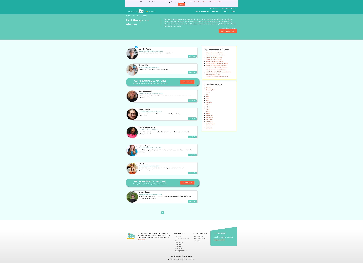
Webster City (209, 115)
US (133, 16)
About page (141, 239)
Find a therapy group (200, 238)
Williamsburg (209, 122)
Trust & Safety (179, 242)
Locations (197, 240)
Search (128, 16)
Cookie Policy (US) (199, 2)
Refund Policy (179, 246)
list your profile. (219, 239)
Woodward (209, 128)
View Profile (192, 56)
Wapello (208, 109)
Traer (207, 100)
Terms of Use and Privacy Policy (213, 2)
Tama (207, 96)
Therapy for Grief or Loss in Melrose (216, 70)
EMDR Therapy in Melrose (213, 74)
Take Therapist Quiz (227, 31)
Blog (233, 12)
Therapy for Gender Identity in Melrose (217, 68)
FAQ (176, 240)
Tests (225, 12)
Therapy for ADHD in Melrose (214, 57)
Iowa (138, 16)
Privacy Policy (179, 244)
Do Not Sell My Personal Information (181, 251)
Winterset (208, 126)
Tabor (207, 94)
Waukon (208, 113)
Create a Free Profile (228, 8)
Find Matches (187, 82)
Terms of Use (178, 248)
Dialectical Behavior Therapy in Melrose (217, 76)
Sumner (208, 92)
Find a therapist (202, 12)
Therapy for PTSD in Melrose (214, 59)
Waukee (208, 111)
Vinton (207, 105)
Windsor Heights (210, 124)
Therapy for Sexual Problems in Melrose (217, 63)
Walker (208, 107)
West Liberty (209, 117)
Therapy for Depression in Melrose (215, 55)
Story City (208, 88)
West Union (209, 120)
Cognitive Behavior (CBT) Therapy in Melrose (218, 72)
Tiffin (207, 98)
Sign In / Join (214, 8)
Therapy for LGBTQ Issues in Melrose (216, 65)
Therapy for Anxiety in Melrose (214, 53)
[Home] (136, 11)
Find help (215, 12)
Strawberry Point (210, 90)
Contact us (178, 236)
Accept (181, 4)
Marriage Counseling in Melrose (214, 61)
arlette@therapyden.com (182, 238)
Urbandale (209, 103)
